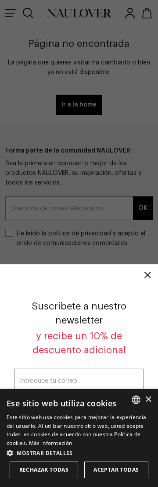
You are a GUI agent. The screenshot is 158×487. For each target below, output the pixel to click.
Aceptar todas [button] (116, 469)
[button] (79, 453)
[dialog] (79, 438)
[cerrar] (147, 274)
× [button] (148, 399)
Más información (50, 443)
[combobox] (136, 399)
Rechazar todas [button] (44, 469)
